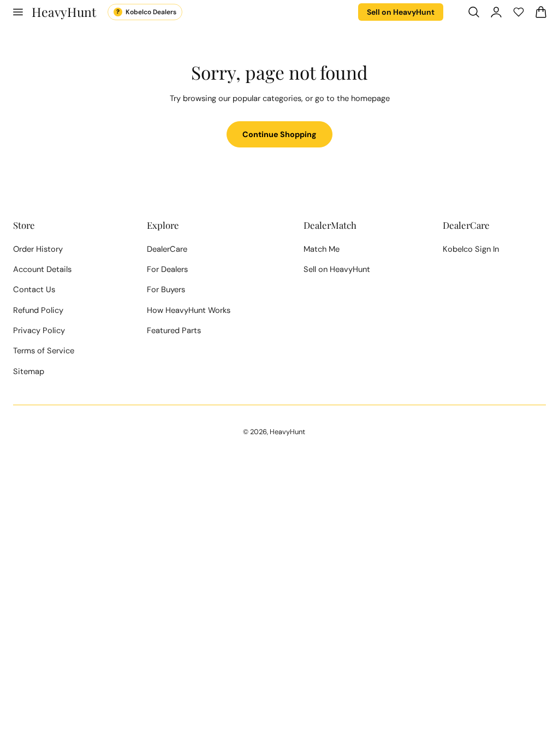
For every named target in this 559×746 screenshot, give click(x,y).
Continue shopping (279, 134)
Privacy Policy (39, 330)
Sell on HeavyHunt (401, 12)
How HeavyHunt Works (188, 310)
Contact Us (34, 289)
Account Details (42, 269)
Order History (38, 249)
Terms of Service (43, 350)
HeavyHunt (287, 431)
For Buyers (166, 289)
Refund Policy (38, 310)
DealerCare (167, 249)
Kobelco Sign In (471, 249)
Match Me (322, 249)
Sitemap (28, 371)
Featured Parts (174, 330)
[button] (17, 12)
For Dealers (167, 269)
